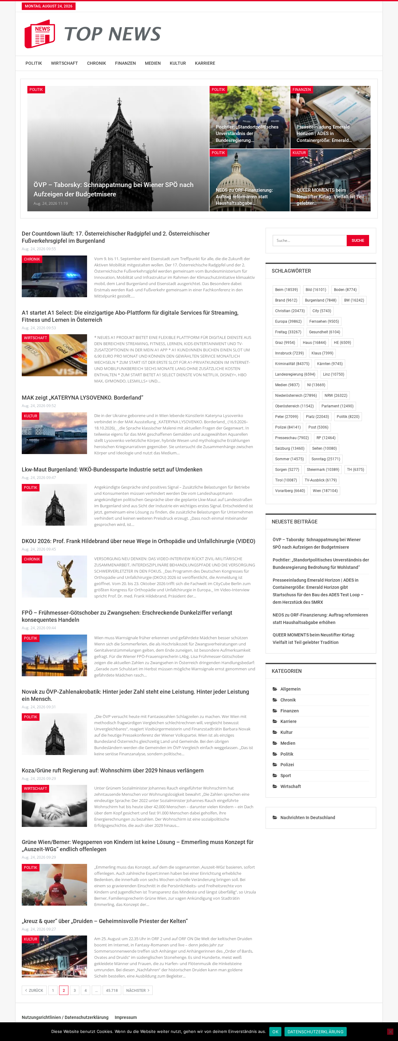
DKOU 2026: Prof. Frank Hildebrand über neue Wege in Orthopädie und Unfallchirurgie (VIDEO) (138, 541)
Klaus (322, 353)
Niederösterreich (296, 395)
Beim (286, 290)
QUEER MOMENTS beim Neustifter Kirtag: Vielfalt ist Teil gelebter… (330, 196)
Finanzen (125, 63)
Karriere (205, 63)
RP (326, 438)
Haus (314, 342)
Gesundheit (324, 332)
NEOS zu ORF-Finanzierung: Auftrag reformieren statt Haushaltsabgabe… (244, 196)
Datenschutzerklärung (316, 1031)
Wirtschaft (64, 63)
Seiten (324, 448)
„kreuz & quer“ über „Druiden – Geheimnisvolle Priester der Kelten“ (105, 921)
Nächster (136, 990)
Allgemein (290, 689)
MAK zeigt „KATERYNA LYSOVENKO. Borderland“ (82, 397)
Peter (286, 417)
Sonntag (326, 459)
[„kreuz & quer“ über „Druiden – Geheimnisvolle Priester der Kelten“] (54, 956)
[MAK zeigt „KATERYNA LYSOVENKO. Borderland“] (54, 433)
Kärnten (330, 364)
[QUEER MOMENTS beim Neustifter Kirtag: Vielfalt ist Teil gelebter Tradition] (330, 180)
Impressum (126, 1017)
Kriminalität (292, 364)
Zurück (35, 990)
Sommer (289, 459)
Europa (288, 321)
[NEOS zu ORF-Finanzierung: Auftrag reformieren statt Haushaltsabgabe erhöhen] (249, 180)
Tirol (286, 480)
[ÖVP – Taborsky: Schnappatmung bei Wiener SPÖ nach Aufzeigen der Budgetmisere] (118, 149)
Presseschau (292, 438)
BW (354, 300)
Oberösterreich (294, 406)
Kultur (178, 63)
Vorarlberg (290, 491)
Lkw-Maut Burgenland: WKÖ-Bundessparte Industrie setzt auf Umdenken (112, 469)
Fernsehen (324, 321)
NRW (336, 395)
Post (318, 427)
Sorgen (287, 469)
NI (316, 385)
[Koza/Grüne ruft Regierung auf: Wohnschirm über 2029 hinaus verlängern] (54, 806)
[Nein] (390, 1032)
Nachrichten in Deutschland (307, 817)
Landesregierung (295, 374)
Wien (325, 491)
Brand (286, 300)
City (321, 311)
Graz (285, 342)
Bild (316, 290)
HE (342, 342)
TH (355, 469)
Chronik (96, 63)
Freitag (288, 332)
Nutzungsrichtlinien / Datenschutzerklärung (65, 1017)
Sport (285, 775)
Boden (345, 290)
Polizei (288, 427)
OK (275, 1031)
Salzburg (289, 448)
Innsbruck (289, 353)
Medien (153, 63)
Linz (333, 374)
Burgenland (320, 300)
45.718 (112, 990)
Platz (317, 417)
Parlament (338, 406)
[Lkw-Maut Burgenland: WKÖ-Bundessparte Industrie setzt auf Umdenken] (54, 505)
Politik (33, 63)
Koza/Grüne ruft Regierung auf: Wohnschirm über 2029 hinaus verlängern (113, 770)
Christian (290, 311)
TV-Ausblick (321, 480)
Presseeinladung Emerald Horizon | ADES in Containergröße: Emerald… (324, 133)
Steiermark (323, 469)
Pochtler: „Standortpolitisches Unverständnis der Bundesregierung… (247, 133)
